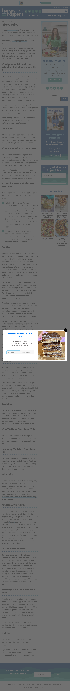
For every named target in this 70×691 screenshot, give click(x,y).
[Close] (65, 330)
